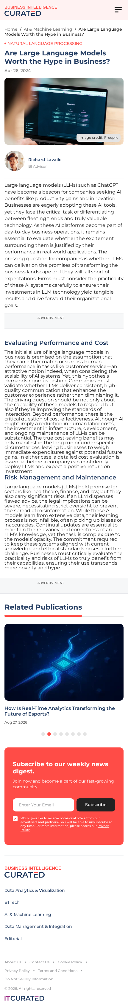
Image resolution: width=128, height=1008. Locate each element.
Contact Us (39, 962)
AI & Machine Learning (48, 29)
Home (11, 29)
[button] (43, 734)
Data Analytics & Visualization (34, 890)
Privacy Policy (17, 970)
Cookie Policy (70, 962)
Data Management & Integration (38, 926)
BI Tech (12, 902)
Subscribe (96, 804)
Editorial (12, 938)
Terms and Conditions (57, 970)
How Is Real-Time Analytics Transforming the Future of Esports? (59, 711)
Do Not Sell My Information (28, 979)
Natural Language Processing (44, 43)
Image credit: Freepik (98, 137)
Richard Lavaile (45, 159)
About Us (12, 962)
